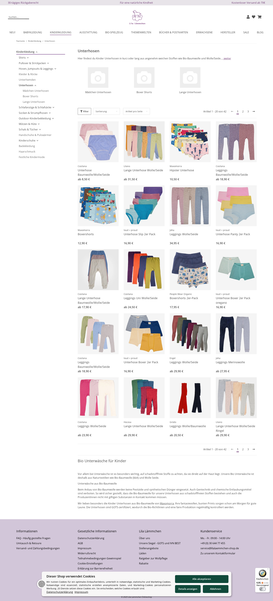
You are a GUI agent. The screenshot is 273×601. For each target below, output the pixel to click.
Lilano (127, 166)
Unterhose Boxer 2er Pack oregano (233, 300)
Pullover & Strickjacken (32, 63)
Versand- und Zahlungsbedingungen (38, 548)
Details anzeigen (187, 588)
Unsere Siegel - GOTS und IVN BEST (160, 543)
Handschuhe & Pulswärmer (35, 135)
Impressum (84, 548)
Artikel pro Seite (134, 111)
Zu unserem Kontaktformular (217, 553)
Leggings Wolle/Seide (184, 234)
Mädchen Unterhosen (98, 92)
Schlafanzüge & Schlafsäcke (35, 107)
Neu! (12, 32)
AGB (80, 543)
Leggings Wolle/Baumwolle (188, 426)
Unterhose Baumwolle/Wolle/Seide (94, 172)
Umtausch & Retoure (28, 543)
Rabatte (143, 563)
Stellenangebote (148, 548)
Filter (85, 111)
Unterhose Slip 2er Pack (139, 234)
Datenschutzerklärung (91, 538)
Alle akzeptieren (201, 578)
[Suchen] (27, 17)
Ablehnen (215, 588)
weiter (227, 58)
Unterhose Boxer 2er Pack (141, 362)
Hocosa (127, 422)
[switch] (262, 589)
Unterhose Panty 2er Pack (233, 234)
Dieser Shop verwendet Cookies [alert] (70, 576)
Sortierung (101, 111)
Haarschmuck (27, 151)
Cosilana (82, 166)
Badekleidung (27, 146)
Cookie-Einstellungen (90, 563)
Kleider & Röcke (28, 74)
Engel (173, 358)
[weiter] (254, 111)
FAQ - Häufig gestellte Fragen (33, 538)
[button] (248, 17)
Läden (142, 553)
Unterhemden (27, 79)
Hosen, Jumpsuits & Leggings (36, 68)
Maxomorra (176, 166)
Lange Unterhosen (190, 92)
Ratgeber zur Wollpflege (153, 558)
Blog (260, 32)
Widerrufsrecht (87, 553)
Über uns (144, 538)
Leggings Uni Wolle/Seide (141, 298)
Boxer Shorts (144, 92)
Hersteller (228, 32)
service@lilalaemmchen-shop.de (219, 548)
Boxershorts (86, 234)
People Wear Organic (181, 294)
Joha (172, 230)
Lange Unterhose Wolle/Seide (143, 170)
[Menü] (268, 570)
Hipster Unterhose (182, 170)
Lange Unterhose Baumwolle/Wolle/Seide (94, 300)
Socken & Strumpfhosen (33, 113)
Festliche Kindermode (32, 157)
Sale (246, 32)
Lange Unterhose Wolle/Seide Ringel (235, 428)
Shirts (22, 57)
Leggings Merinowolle (230, 362)
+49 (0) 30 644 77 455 (212, 543)
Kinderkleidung (25, 52)
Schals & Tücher (28, 129)
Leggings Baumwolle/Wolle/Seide (232, 172)
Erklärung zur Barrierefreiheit (95, 568)
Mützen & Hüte (28, 124)
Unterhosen (26, 85)
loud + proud (130, 230)
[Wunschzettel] (253, 17)
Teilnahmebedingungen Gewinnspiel (99, 558)
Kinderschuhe (27, 140)
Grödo (173, 422)
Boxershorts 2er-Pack (184, 298)
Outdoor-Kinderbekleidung (35, 118)
